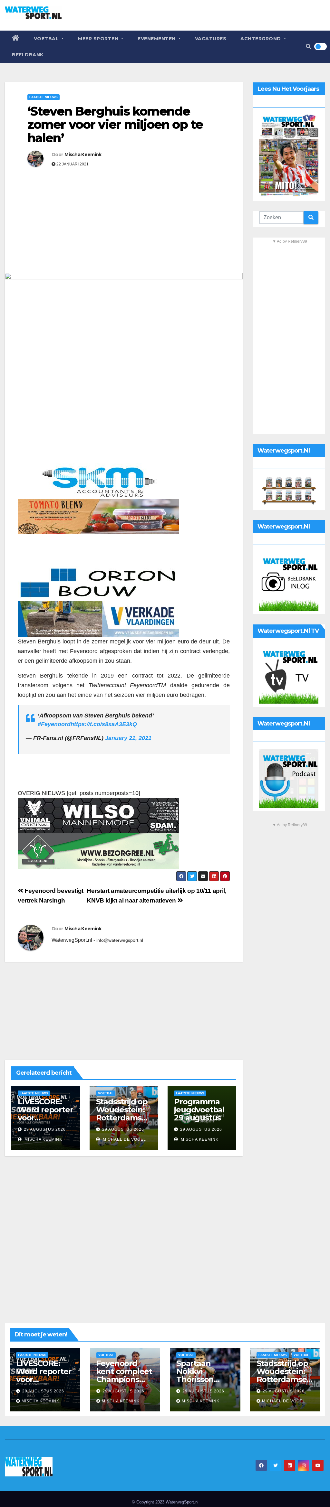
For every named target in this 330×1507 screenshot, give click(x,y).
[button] (308, 46)
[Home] (16, 39)
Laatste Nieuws (43, 97)
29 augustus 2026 (45, 1129)
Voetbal (47, 39)
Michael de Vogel (124, 1139)
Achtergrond (261, 39)
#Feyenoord (54, 724)
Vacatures (211, 39)
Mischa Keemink (82, 154)
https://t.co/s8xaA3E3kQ (104, 724)
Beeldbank (28, 55)
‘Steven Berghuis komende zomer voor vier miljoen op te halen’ (115, 125)
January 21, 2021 (128, 738)
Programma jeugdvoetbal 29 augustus (199, 1109)
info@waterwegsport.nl (119, 940)
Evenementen (157, 39)
